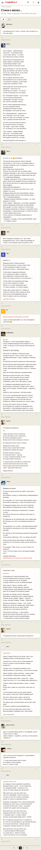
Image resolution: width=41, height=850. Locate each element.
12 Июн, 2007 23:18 (6, 147)
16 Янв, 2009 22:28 (6, 642)
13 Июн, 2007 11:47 (5, 227)
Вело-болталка (6, 6)
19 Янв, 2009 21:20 (6, 771)
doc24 (8, 421)
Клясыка (6, 573)
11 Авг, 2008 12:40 (5, 564)
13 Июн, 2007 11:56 (6, 249)
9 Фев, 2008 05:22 (5, 417)
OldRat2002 (9, 332)
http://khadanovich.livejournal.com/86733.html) (17, 558)
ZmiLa (8, 481)
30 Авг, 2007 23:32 (6, 306)
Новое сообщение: (13, 13)
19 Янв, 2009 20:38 (6, 744)
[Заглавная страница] (11, 1)
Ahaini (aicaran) (10, 299)
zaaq (7, 231)
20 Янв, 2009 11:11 (5, 841)
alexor (8, 151)
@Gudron (9, 24)
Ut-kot (22, 13)
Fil (7, 310)
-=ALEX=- (9, 748)
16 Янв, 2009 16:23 (6, 625)
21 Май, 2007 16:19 (5, 40)
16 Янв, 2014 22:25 (31, 13)
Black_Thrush (10, 725)
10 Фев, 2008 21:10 (5, 477)
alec (7, 253)
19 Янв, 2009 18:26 (6, 721)
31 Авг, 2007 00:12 (5, 328)
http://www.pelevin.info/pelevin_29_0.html (16, 317)
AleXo (8, 44)
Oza (7, 646)
